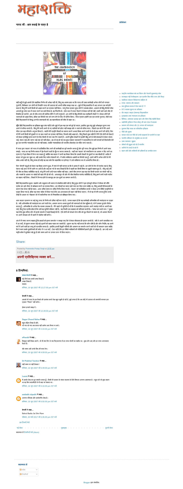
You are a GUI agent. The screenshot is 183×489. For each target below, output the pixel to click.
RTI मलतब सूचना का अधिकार (132, 109)
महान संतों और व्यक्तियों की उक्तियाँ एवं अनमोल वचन (139, 151)
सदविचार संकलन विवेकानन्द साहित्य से (134, 100)
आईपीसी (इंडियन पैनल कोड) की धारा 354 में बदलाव (139, 122)
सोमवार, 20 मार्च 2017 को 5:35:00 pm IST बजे (39, 417)
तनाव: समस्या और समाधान (130, 103)
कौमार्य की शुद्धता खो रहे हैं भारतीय (133, 144)
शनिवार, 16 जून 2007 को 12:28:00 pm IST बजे (40, 311)
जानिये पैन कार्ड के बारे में (130, 148)
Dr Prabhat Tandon (30, 361)
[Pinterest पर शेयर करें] (28, 252)
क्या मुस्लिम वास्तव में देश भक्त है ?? (134, 106)
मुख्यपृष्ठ (64, 428)
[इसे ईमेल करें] (18, 252)
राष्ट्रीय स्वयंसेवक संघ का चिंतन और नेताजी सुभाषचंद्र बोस (141, 93)
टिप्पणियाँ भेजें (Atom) (31, 432)
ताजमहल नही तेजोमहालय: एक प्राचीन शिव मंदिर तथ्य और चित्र (143, 97)
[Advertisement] (65, 36)
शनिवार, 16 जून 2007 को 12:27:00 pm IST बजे (40, 287)
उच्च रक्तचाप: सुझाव (128, 141)
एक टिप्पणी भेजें (24, 422)
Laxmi (25, 376)
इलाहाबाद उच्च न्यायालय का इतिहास (133, 116)
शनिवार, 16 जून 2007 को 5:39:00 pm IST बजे (39, 368)
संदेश (23, 470)
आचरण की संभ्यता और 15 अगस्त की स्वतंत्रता (137, 125)
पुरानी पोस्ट (109, 428)
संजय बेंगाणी (26, 275)
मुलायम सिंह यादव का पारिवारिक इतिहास (135, 129)
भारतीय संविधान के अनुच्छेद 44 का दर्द (134, 138)
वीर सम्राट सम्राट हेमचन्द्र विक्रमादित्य (135, 113)
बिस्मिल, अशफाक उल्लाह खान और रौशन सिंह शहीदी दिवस (141, 119)
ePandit (25, 337)
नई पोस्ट (20, 428)
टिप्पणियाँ (24, 474)
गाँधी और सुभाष (127, 132)
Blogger (86, 482)
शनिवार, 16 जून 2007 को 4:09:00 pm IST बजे (39, 352)
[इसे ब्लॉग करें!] (21, 252)
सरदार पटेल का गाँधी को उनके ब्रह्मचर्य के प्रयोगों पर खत (141, 135)
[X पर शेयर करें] (23, 252)
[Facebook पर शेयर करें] (26, 252)
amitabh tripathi (29, 394)
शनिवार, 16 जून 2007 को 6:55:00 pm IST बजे (39, 401)
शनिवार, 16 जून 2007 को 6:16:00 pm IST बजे (39, 386)
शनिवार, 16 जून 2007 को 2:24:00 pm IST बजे (39, 329)
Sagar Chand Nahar (31, 319)
